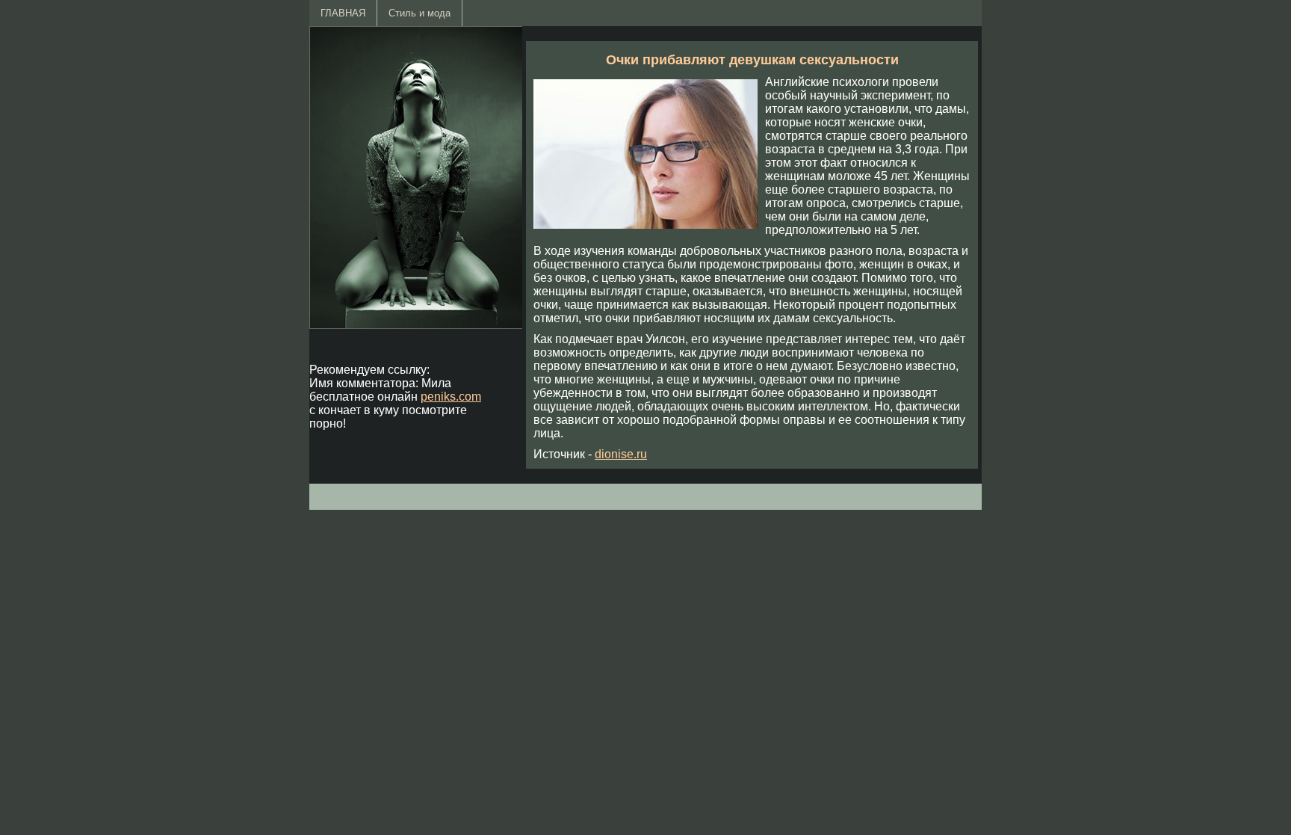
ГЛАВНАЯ (343, 13)
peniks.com (451, 396)
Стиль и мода (419, 13)
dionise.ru (621, 454)
